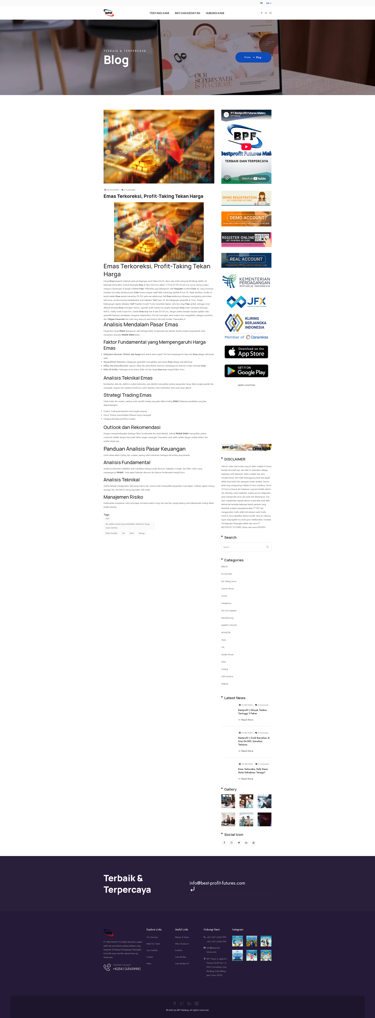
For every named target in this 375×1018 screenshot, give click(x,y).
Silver (223, 661)
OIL (222, 647)
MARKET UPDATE (229, 625)
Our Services (152, 937)
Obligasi (111, 319)
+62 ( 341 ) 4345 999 (216, 937)
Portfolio (178, 950)
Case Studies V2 (182, 963)
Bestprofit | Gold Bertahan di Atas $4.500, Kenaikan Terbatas (254, 741)
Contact (149, 956)
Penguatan (178, 288)
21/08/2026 (247, 705)
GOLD (224, 595)
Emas (111, 266)
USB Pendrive (227, 676)
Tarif (155, 300)
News (223, 639)
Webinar (225, 683)
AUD (107, 518)
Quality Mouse (227, 654)
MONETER (226, 632)
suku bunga (135, 354)
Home (247, 57)
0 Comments (263, 705)
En (267, 3)
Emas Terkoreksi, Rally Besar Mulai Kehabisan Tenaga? (253, 770)
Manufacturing (227, 617)
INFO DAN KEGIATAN (187, 13)
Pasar (141, 288)
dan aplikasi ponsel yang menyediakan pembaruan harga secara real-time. (127, 526)
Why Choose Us (182, 943)
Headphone (226, 603)
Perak (132, 533)
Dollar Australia (111, 533)
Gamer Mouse (227, 588)
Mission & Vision (182, 937)
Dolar (193, 288)
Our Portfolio (152, 950)
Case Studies (180, 956)
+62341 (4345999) (127, 969)
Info (123, 533)
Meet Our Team (153, 943)
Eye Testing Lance (228, 581)
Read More (247, 719)
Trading (224, 669)
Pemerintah (120, 319)
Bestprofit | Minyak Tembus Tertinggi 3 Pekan (252, 711)
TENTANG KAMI (159, 13)
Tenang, (141, 533)
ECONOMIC (226, 573)
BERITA (224, 566)
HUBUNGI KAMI (215, 13)
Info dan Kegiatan (229, 610)
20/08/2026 (247, 764)
